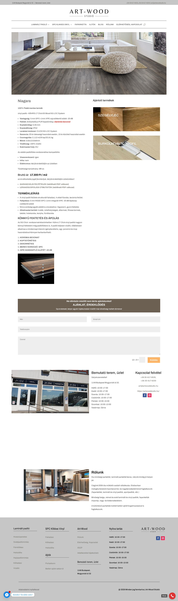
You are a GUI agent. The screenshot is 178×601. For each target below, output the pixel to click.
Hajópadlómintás (20, 558)
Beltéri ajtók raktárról (54, 569)
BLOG (100, 24)
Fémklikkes (18, 547)
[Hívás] (172, 596)
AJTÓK (92, 24)
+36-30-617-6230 (144, 3)
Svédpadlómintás (21, 542)
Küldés (154, 360)
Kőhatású (17, 563)
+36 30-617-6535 (132, 3)
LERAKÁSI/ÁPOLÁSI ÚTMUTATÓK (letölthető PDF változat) (47, 187)
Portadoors (50, 563)
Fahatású (49, 537)
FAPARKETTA (81, 24)
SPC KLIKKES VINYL (61, 24)
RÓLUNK (110, 24)
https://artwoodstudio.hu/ (148, 391)
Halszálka (17, 553)
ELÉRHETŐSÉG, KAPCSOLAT (129, 24)
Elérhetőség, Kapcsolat (87, 542)
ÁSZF (79, 548)
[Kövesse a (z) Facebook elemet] (145, 395)
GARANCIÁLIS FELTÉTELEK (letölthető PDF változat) (44, 184)
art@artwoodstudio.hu (158, 3)
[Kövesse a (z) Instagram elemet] (149, 395)
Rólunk (80, 537)
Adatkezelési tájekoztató (87, 553)
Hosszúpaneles (20, 537)
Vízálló (16, 568)
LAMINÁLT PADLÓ (39, 24)
